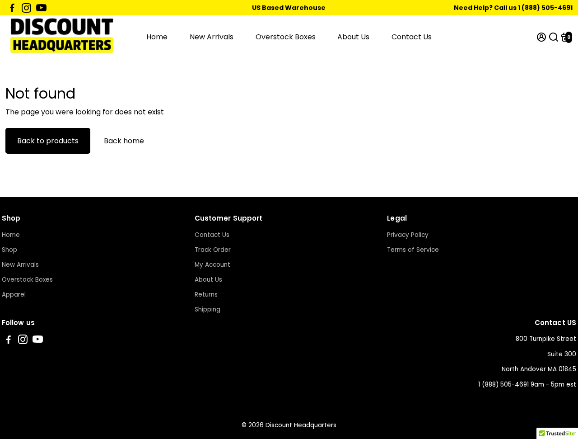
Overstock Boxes (286, 37)
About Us (353, 37)
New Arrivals (211, 37)
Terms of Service (413, 249)
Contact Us (412, 37)
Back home (124, 141)
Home (157, 37)
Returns (206, 294)
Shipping (207, 309)
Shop (9, 249)
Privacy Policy (408, 235)
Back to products (48, 141)
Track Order (213, 249)
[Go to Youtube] (41, 7)
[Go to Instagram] (26, 7)
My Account (212, 264)
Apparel (14, 294)
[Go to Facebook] (12, 7)
